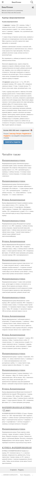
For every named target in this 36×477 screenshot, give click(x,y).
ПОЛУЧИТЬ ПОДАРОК (12, 142)
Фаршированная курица (13, 160)
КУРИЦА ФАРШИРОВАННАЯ (17, 447)
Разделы (21, 470)
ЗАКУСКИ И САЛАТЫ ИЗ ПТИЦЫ (11, 475)
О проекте (13, 470)
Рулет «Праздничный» (26, 475)
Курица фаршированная (13, 199)
